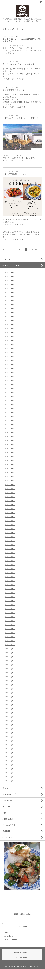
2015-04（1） (10, 705)
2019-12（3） (10, 521)
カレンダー (7, 800)
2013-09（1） (10, 753)
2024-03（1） (10, 341)
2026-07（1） (10, 272)
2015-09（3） (10, 693)
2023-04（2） (10, 373)
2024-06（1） (10, 333)
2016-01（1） (10, 677)
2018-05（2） (10, 573)
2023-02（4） (10, 381)
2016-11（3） (10, 641)
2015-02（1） (10, 713)
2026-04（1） (10, 284)
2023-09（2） (10, 353)
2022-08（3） (10, 401)
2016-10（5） (10, 645)
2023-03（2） (10, 377)
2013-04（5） (10, 773)
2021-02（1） (10, 469)
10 (36, 249)
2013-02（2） (10, 781)
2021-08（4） (10, 445)
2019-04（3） (10, 545)
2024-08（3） (10, 329)
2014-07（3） (10, 729)
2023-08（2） (10, 357)
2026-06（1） (10, 276)
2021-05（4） (10, 457)
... (40, 249)
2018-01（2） (10, 585)
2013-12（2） (10, 741)
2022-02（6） (10, 425)
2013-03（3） (10, 777)
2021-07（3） (10, 449)
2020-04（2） (10, 509)
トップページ (8, 259)
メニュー (6, 807)
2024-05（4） (10, 337)
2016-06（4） (10, 661)
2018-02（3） (10, 581)
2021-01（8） (10, 473)
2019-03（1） (10, 549)
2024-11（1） (10, 320)
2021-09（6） (10, 441)
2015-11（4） (10, 685)
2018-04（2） (10, 577)
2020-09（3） (10, 489)
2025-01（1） (10, 316)
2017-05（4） (10, 617)
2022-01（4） (10, 429)
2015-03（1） (10, 709)
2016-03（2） (10, 669)
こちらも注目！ (9, 825)
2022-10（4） (10, 393)
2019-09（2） (10, 529)
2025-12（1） (10, 292)
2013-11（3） (10, 745)
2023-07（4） (10, 361)
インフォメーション (10, 265)
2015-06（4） (10, 701)
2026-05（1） (10, 280)
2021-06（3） (10, 453)
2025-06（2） (10, 300)
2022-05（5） (10, 413)
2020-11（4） (10, 481)
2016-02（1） (10, 673)
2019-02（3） (10, 553)
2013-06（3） (10, 765)
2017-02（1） (10, 629)
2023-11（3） (10, 349)
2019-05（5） (10, 541)
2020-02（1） (10, 513)
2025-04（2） (10, 304)
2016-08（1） (10, 653)
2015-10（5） (10, 689)
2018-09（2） (10, 565)
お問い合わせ (8, 819)
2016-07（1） (10, 657)
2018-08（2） (10, 569)
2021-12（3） (10, 433)
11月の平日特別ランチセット (16, 174)
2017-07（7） (10, 609)
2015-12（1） (10, 681)
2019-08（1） (10, 533)
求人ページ (7, 788)
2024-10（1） (10, 325)
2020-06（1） (10, 501)
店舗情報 (6, 831)
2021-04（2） (10, 461)
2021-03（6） (10, 465)
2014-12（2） (10, 717)
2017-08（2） (10, 605)
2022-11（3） (10, 389)
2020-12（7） (10, 477)
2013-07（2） (10, 761)
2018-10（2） (10, 561)
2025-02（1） (10, 312)
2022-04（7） (10, 417)
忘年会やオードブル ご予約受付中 (19, 64)
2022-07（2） (10, 405)
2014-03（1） (10, 733)
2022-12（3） (10, 385)
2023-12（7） (10, 345)
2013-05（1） (10, 769)
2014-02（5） (10, 737)
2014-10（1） (10, 725)
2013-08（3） (10, 757)
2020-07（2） (10, 497)
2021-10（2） (10, 437)
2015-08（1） (10, 697)
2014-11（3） (10, 721)
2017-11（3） (10, 593)
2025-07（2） (10, 296)
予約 (4, 813)
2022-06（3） (10, 409)
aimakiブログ (8, 837)
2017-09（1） (10, 601)
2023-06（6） (10, 365)
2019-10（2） (10, 525)
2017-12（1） (10, 589)
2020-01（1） (10, 517)
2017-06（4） (10, 613)
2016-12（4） (10, 637)
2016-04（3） (10, 665)
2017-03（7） (10, 625)
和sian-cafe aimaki (17, 966)
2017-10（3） (10, 597)
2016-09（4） (10, 649)
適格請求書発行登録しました (16, 90)
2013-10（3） (10, 749)
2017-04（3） (10, 621)
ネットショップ (9, 794)
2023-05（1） (10, 369)
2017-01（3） (10, 633)
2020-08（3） (10, 493)
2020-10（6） (10, 485)
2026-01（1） (10, 288)
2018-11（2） (10, 557)
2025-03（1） (10, 308)
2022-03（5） (10, 421)
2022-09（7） (10, 397)
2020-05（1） (10, 505)
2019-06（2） (10, 537)
